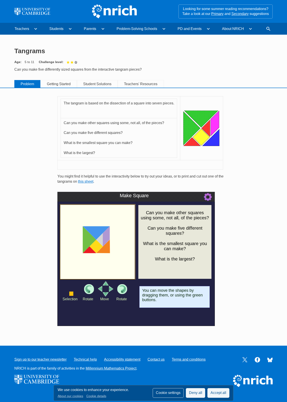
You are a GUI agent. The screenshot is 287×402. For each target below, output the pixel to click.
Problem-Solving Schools (137, 29)
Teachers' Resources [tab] (140, 84)
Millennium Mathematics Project (111, 368)
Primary (217, 14)
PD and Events (190, 29)
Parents (90, 29)
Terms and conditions (189, 359)
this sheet (85, 181)
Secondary (240, 14)
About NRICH (233, 29)
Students (56, 29)
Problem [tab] (27, 84)
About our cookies (70, 396)
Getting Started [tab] (59, 84)
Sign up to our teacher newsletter (40, 359)
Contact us (156, 359)
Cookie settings (168, 393)
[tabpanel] (143, 212)
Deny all (195, 393)
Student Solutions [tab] (97, 84)
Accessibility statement (122, 359)
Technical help (85, 359)
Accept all (218, 393)
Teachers (22, 29)
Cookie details (96, 396)
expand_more (35, 29)
